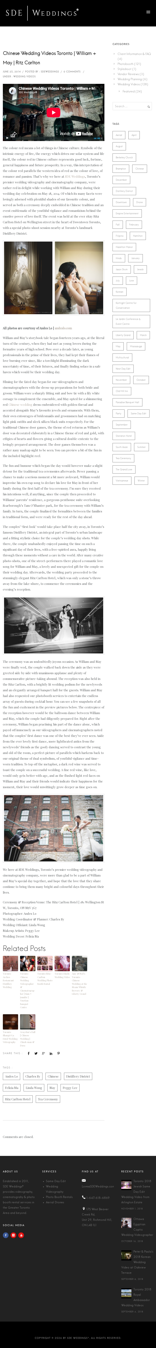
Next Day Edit (123, 368)
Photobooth (125, 64)
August (119, 146)
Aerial (119, 135)
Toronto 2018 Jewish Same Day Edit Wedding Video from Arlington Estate (136, 1192)
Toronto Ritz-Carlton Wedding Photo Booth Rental (44, 978)
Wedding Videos (129, 84)
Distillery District (78, 1076)
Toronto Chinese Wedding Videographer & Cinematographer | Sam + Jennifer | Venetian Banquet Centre (27, 990)
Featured (129, 91)
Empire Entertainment (127, 213)
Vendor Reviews (128, 74)
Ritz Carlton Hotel (17, 1099)
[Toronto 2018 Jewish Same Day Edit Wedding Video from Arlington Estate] (126, 1185)
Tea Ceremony (48, 1099)
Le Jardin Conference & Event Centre (128, 321)
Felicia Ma (11, 1088)
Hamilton (138, 235)
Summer (141, 447)
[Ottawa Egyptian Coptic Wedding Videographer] (126, 1223)
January (135, 258)
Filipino (120, 235)
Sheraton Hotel (124, 435)
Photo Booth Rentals (59, 1197)
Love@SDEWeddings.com (98, 1186)
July (118, 280)
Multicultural (122, 357)
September (122, 424)
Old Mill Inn (122, 391)
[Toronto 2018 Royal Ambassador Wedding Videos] (126, 1293)
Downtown (121, 202)
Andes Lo (11, 1076)
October (141, 380)
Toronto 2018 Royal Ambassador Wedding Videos (136, 1297)
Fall (118, 224)
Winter (141, 480)
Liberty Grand (123, 335)
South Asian (122, 447)
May (52, 1088)
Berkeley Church (124, 157)
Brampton (121, 168)
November (121, 380)
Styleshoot (124, 69)
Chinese (53, 1076)
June (131, 280)
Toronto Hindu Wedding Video (62, 975)
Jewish (140, 269)
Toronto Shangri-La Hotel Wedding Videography (10, 1037)
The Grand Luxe (124, 469)
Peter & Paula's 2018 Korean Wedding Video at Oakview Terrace (137, 1262)
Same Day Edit (138, 413)
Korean (119, 291)
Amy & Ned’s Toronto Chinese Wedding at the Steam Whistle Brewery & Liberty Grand (79, 983)
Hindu (119, 258)
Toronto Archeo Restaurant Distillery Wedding (8, 980)
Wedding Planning (130, 79)
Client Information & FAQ (134, 54)
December (121, 179)
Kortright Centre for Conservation (126, 305)
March (143, 335)
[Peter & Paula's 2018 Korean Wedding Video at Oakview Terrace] (126, 1255)
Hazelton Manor (124, 247)
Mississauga (136, 346)
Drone (139, 202)
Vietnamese (122, 480)
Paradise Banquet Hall (127, 402)
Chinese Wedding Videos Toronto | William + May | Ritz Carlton (49, 58)
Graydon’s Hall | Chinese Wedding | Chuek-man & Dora (27, 1039)
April (134, 135)
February (134, 224)
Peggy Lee (70, 1088)
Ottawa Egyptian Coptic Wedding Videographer (137, 1227)
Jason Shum (122, 269)
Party (118, 413)
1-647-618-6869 (98, 1198)
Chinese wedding (20, 405)
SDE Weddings (75, 176)
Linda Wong (34, 1088)
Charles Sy (32, 1076)
